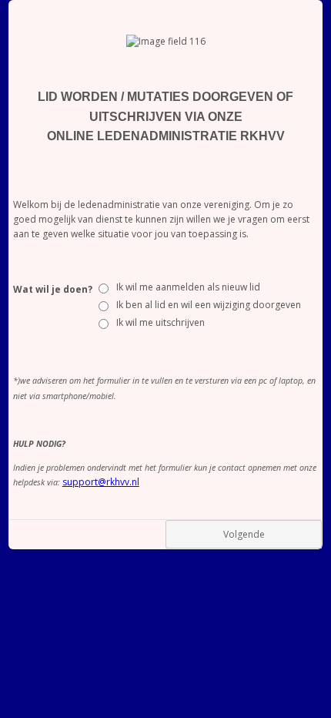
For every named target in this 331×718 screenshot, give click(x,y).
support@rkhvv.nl (100, 481)
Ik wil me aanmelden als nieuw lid (188, 287)
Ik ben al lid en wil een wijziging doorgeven (208, 304)
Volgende (244, 534)
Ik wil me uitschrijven (160, 322)
